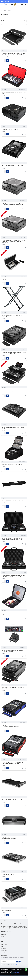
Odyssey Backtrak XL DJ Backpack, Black (12, 464)
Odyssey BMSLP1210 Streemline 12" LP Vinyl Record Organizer (14, 613)
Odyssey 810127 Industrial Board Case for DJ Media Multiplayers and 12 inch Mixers (14, 353)
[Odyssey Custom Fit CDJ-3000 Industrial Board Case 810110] (14, 671)
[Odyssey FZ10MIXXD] (14, 894)
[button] (7, 60)
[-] (5, 61)
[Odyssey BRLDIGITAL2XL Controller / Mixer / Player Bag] (14, 75)
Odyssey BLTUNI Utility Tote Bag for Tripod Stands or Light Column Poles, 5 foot (14, 501)
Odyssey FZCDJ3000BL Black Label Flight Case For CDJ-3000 (14, 166)
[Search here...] (22, 4)
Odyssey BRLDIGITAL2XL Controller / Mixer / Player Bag (14, 93)
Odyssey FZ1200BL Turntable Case (10, 129)
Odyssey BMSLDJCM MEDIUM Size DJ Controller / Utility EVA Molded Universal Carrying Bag (13, 576)
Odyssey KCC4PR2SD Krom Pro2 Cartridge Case (13, 279)
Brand (5, 10)
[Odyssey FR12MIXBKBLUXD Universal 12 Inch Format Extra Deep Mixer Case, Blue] (14, 708)
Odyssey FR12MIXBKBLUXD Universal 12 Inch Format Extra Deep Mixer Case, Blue (12, 725)
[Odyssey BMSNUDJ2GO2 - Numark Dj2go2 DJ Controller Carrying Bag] (14, 633)
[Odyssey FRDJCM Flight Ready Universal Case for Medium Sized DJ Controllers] (14, 820)
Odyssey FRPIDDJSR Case (8, 874)
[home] (1, 10)
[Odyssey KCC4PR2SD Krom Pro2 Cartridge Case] (14, 262)
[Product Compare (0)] (6, 21)
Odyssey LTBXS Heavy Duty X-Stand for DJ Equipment (12, 316)
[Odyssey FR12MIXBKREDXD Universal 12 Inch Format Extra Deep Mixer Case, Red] (14, 745)
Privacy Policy (16, 972)
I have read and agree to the (10, 964)
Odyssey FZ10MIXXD (7, 910)
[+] (5, 60)
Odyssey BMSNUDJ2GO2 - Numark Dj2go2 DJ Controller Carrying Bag (12, 651)
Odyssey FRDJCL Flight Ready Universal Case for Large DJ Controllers (13, 800)
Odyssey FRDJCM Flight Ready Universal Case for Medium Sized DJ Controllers (13, 838)
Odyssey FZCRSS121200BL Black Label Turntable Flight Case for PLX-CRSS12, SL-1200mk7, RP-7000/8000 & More (13, 241)
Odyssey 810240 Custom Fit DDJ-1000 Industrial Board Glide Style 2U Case (13, 390)
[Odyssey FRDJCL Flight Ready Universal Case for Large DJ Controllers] (14, 783)
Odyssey (4, 50)
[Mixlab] (11, 975)
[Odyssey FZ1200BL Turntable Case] (14, 112)
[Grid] (1, 20)
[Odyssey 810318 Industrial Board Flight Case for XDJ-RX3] (14, 410)
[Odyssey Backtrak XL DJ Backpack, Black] (14, 448)
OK (26, 969)
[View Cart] (26, 4)
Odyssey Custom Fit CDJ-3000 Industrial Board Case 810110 (13, 688)
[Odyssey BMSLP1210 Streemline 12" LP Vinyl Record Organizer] (14, 596)
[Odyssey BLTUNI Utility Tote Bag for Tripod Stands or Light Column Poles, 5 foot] (14, 484)
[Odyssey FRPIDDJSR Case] (14, 857)
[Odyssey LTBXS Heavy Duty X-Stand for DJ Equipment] (14, 298)
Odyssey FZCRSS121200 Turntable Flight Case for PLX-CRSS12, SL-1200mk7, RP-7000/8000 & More (13, 204)
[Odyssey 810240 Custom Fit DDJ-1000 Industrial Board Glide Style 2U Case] (14, 373)
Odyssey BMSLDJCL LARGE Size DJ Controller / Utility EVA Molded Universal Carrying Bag (13, 539)
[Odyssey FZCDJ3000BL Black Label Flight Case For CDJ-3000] (14, 149)
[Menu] (1, 4)
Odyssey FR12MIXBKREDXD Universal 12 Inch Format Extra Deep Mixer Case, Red (12, 763)
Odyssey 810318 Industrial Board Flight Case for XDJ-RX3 (13, 428)
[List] (3, 21)
